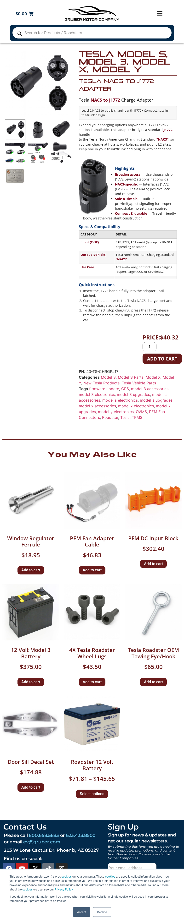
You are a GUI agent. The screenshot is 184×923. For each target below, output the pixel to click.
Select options (92, 794)
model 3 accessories (149, 388)
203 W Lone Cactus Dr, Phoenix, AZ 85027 (51, 850)
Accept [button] (81, 912)
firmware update (104, 388)
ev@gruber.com (41, 842)
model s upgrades (156, 400)
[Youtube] (22, 869)
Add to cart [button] (30, 570)
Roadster (110, 417)
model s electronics (120, 400)
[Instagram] (62, 869)
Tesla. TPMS (131, 417)
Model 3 (108, 377)
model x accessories (97, 406)
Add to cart (162, 358)
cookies (67, 876)
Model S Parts (131, 377)
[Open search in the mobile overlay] (92, 33)
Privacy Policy (64, 889)
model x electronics (136, 406)
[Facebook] (9, 869)
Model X (153, 377)
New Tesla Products (101, 383)
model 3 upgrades (133, 394)
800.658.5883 (44, 835)
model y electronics (116, 411)
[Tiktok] (48, 869)
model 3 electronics (97, 394)
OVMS (141, 411)
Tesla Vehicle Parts (139, 383)
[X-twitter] (35, 869)
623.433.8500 (81, 835)
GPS (125, 388)
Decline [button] (102, 912)
